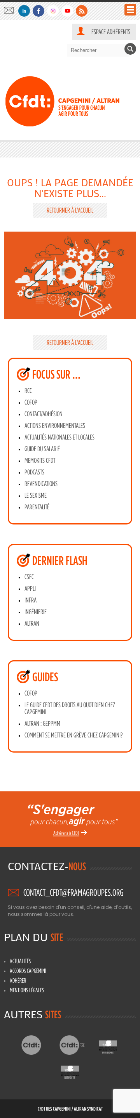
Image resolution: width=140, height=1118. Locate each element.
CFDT (37, 1045)
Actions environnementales (54, 425)
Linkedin (24, 11)
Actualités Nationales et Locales (59, 437)
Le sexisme (35, 495)
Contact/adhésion (43, 413)
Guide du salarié (42, 448)
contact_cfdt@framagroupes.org (11, 10)
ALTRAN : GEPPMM (42, 723)
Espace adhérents (110, 31)
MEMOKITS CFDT (39, 460)
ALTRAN (31, 623)
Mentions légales (27, 990)
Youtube (67, 11)
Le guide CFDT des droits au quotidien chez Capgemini (69, 708)
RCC (28, 390)
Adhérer (18, 980)
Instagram (53, 11)
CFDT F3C (76, 1045)
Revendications (41, 483)
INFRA (30, 600)
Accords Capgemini (28, 970)
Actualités (20, 961)
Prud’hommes (114, 1045)
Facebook (38, 11)
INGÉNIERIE (35, 611)
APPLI (30, 588)
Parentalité (36, 507)
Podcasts (34, 472)
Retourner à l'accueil (70, 210)
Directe (76, 1070)
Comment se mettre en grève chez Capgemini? (73, 735)
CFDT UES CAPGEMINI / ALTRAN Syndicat (70, 1108)
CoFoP (30, 402)
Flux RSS (82, 11)
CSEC (29, 576)
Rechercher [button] (130, 49)
